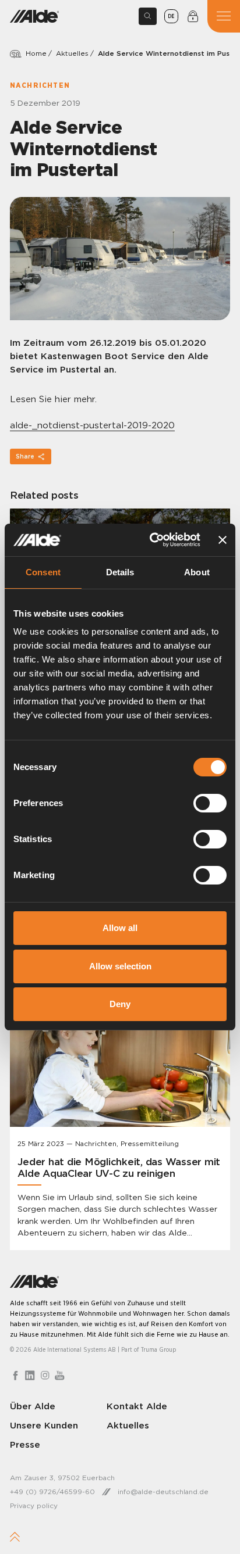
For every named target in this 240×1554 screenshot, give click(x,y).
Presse (25, 1444)
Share (25, 456)
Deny (120, 1004)
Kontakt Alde (137, 1406)
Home (36, 53)
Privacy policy (34, 1505)
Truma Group (159, 1350)
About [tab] (197, 572)
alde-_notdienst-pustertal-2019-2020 (92, 425)
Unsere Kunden (44, 1425)
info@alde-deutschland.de (163, 1491)
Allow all (120, 928)
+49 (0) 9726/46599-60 (52, 1491)
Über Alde (32, 1406)
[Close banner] (222, 540)
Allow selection (120, 966)
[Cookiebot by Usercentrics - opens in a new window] (151, 539)
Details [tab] (120, 572)
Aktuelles (72, 53)
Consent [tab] (43, 572)
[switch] (210, 803)
